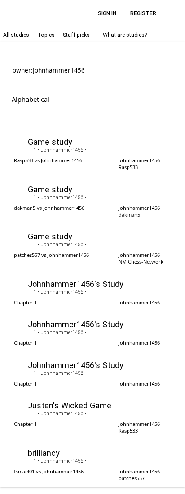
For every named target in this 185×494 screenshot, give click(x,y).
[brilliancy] (92, 462)
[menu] (63, 99)
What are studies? (125, 35)
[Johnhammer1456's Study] (92, 291)
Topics (46, 35)
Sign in (107, 13)
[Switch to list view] (140, 98)
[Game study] (92, 152)
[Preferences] (173, 13)
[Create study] (168, 99)
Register (143, 13)
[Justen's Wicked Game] (92, 415)
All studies (16, 35)
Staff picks (76, 35)
